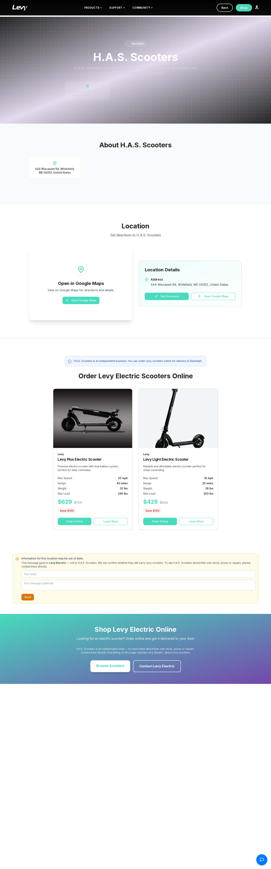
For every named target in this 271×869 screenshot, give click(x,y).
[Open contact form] (261, 859)
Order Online (74, 521)
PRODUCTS (92, 7)
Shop (244, 8)
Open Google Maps (83, 300)
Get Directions (170, 296)
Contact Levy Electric (157, 666)
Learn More (110, 521)
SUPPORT (115, 7)
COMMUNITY (141, 7)
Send (27, 597)
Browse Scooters (110, 666)
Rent (224, 8)
